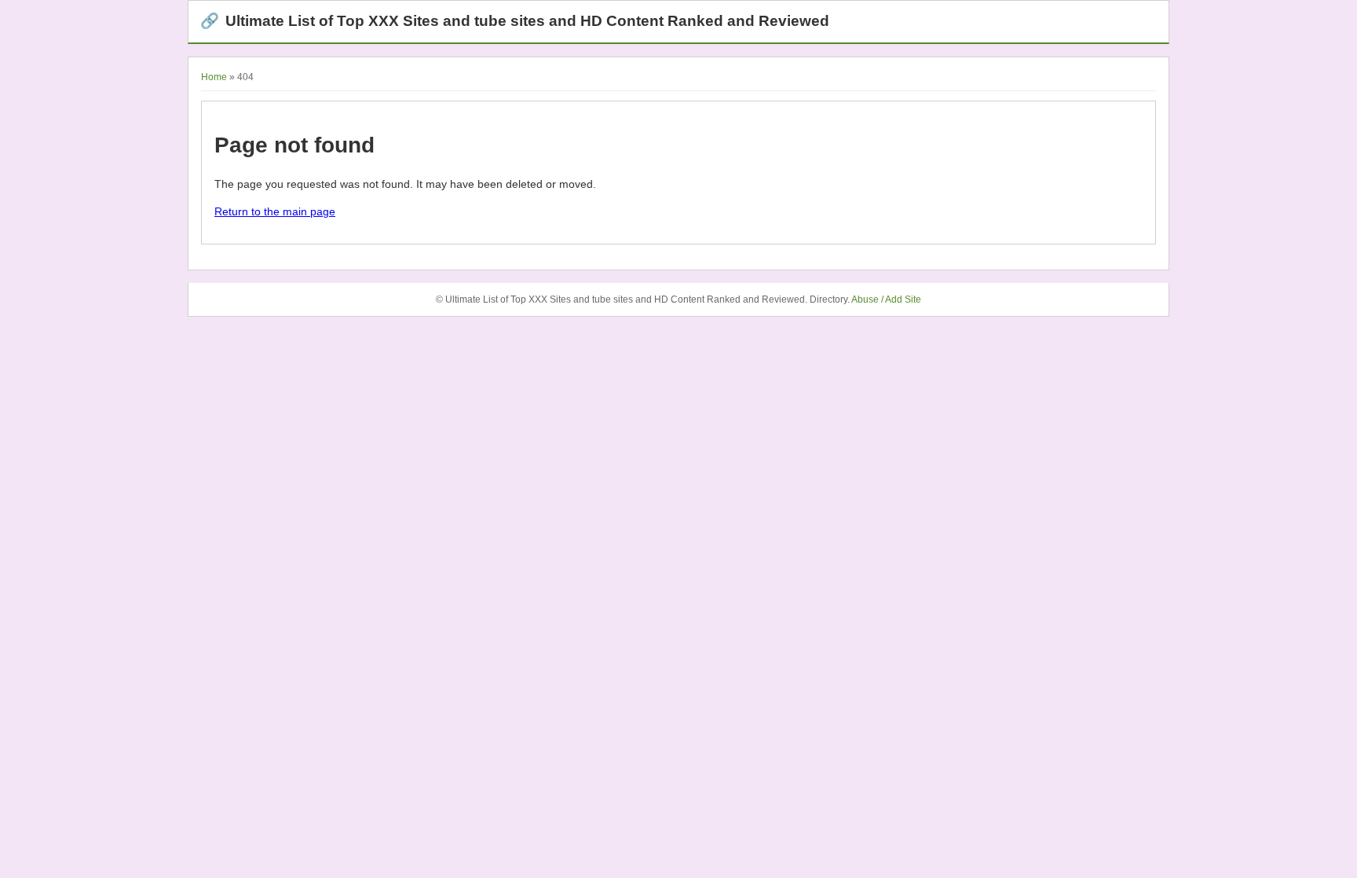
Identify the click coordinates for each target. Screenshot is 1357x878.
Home (214, 77)
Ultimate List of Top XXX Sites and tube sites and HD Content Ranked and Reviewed (514, 21)
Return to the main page (274, 211)
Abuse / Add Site (886, 299)
